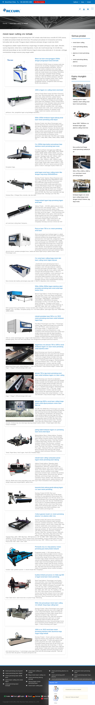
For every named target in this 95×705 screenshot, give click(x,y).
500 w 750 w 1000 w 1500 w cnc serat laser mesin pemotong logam (81, 173)
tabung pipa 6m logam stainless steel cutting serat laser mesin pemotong (81, 102)
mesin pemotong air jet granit (14, 671)
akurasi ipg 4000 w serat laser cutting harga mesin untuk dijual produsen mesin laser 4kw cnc (49, 403)
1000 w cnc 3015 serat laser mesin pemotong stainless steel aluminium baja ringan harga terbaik (48, 631)
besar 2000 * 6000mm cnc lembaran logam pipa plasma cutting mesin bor (81, 126)
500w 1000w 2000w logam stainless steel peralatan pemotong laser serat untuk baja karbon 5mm (49, 288)
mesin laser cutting (78, 42)
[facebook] (79, 9)
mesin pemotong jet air (80, 66)
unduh (89, 2)
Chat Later (80, 701)
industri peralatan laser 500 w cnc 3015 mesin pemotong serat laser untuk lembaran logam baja (49, 318)
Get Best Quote (39, 2)
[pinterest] (87, 9)
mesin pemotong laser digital (13, 673)
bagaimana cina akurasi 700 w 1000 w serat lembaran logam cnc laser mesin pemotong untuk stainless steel (49, 346)
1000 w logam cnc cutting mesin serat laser (49, 90)
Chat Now (72, 701)
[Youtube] (83, 9)
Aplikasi (75, 2)
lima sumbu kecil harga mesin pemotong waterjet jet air (81, 149)
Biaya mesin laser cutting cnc (37, 675)
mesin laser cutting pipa (35, 685)
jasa (82, 2)
